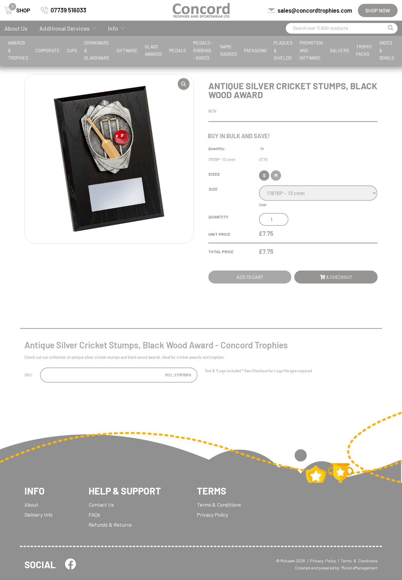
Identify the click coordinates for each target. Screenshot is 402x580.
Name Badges (228, 50)
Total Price (220, 251)
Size (213, 189)
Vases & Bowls (386, 50)
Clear (263, 205)
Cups (72, 50)
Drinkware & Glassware (96, 50)
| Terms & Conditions (358, 560)
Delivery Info (38, 514)
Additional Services (64, 28)
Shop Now (377, 10)
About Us (15, 28)
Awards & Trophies (18, 50)
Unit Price (219, 234)
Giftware (127, 50)
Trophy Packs (364, 50)
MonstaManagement (359, 567)
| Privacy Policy (322, 560)
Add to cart (250, 277)
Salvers (339, 50)
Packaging (255, 50)
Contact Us (101, 504)
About (31, 504)
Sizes (214, 174)
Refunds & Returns (110, 524)
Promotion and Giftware (311, 50)
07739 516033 (68, 10)
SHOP (20, 10)
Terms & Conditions (219, 504)
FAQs (94, 514)
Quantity (218, 216)
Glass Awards (153, 50)
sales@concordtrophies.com (315, 10)
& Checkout (338, 277)
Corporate (47, 50)
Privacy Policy (212, 514)
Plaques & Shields (283, 50)
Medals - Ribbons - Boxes (203, 50)
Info (113, 28)
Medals (177, 50)
